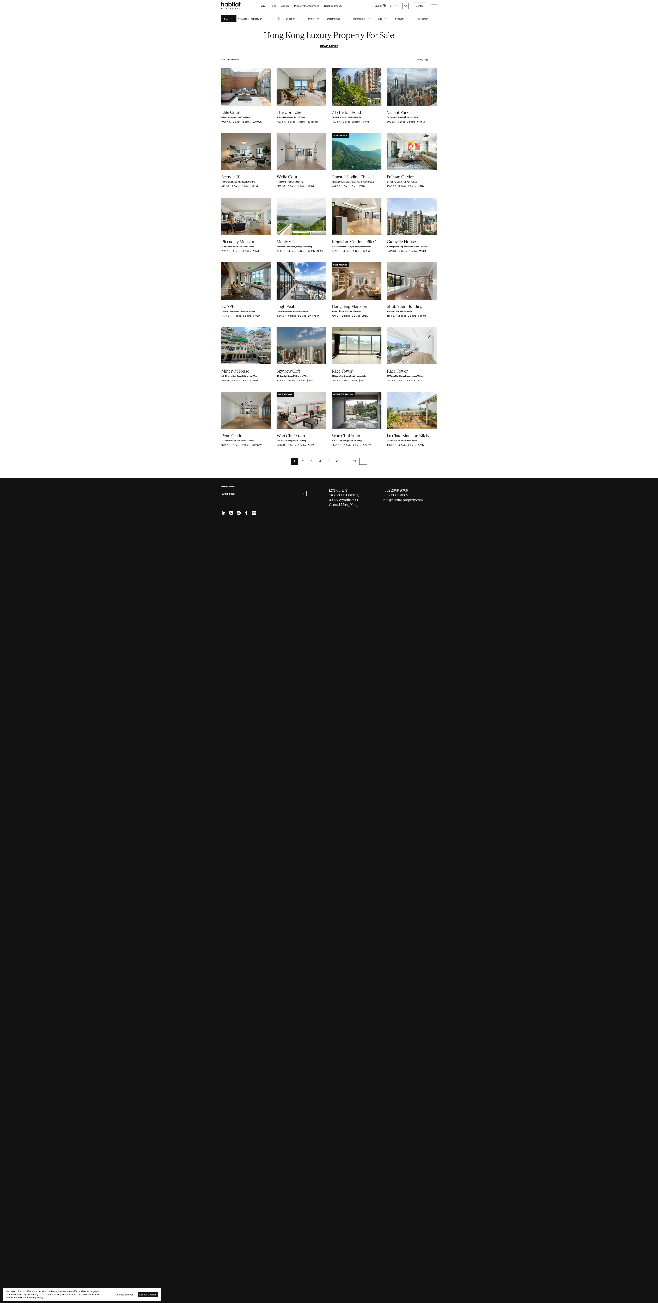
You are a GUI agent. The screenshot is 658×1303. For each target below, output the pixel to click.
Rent (273, 5)
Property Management (306, 5)
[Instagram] (231, 513)
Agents (285, 5)
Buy (263, 5)
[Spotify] (239, 513)
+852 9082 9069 (395, 495)
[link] (363, 461)
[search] (278, 18)
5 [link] (328, 461)
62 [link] (354, 461)
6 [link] (337, 461)
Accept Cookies (147, 1294)
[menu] (434, 5)
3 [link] (311, 461)
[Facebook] (246, 513)
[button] (363, 461)
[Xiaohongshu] (254, 513)
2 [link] (303, 461)
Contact (420, 5)
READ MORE (329, 46)
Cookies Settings (124, 1294)
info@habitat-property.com (403, 500)
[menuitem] (223, 513)
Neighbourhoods (333, 5)
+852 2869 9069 (395, 490)
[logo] (231, 6)
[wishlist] (406, 6)
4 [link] (320, 461)
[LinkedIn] (223, 513)
